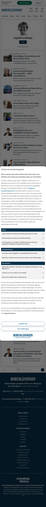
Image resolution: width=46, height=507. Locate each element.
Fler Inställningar (23, 329)
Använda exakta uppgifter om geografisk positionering (19, 253)
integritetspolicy (10, 313)
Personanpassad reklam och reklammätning (16, 238)
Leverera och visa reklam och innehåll (14, 273)
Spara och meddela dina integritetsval (14, 277)
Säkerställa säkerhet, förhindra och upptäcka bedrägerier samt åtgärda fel (22, 268)
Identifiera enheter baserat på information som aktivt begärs (21, 258)
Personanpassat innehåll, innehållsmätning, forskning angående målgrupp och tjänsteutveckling (19, 243)
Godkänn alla (23, 324)
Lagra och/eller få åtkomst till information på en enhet (19, 234)
